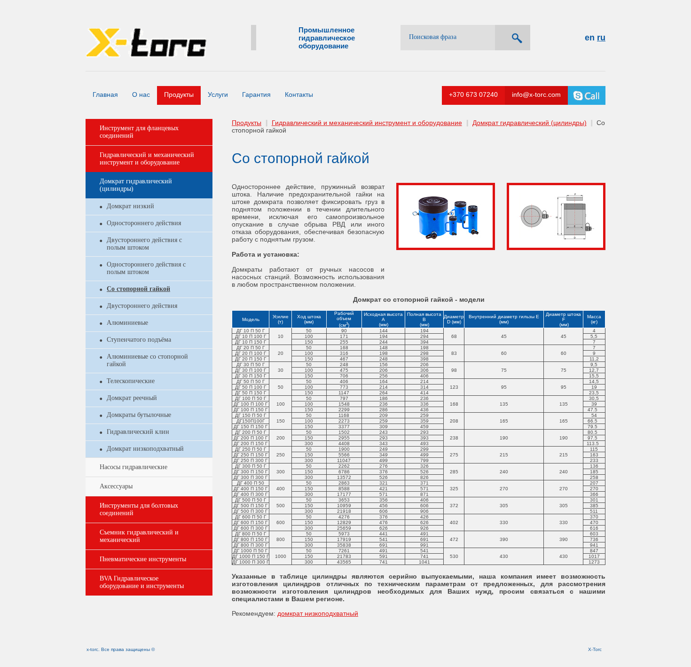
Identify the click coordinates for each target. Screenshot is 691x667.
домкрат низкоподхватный (317, 613)
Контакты (299, 94)
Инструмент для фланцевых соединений (139, 132)
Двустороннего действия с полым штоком (144, 243)
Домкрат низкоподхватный (145, 448)
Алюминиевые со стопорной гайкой (147, 360)
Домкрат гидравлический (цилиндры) (136, 185)
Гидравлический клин (138, 431)
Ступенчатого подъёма (139, 339)
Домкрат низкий (130, 206)
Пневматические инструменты (143, 559)
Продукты (179, 94)
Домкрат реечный (132, 397)
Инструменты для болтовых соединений (139, 509)
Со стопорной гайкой (138, 288)
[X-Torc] (146, 29)
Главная (105, 94)
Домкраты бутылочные (139, 414)
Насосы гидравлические (133, 467)
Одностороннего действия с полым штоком (146, 268)
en (590, 37)
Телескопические (131, 381)
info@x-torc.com (536, 94)
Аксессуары (116, 486)
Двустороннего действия (142, 305)
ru (601, 37)
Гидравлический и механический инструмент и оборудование (147, 158)
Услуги (218, 94)
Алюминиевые (127, 322)
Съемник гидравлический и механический (139, 536)
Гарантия (256, 94)
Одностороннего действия (144, 223)
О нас (141, 94)
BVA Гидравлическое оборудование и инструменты (142, 582)
